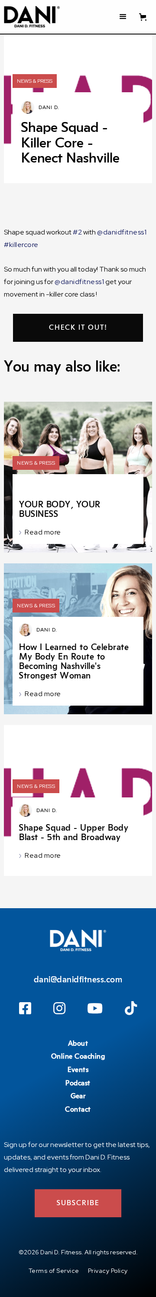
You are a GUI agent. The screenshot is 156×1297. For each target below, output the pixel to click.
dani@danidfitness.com (78, 979)
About (78, 1043)
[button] (123, 16)
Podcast (78, 1083)
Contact (78, 1109)
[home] (32, 17)
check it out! (78, 327)
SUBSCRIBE (78, 1203)
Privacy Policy (108, 1271)
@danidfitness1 (121, 232)
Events (78, 1069)
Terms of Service (54, 1271)
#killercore (21, 244)
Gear (78, 1096)
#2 (77, 232)
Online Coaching (78, 1056)
